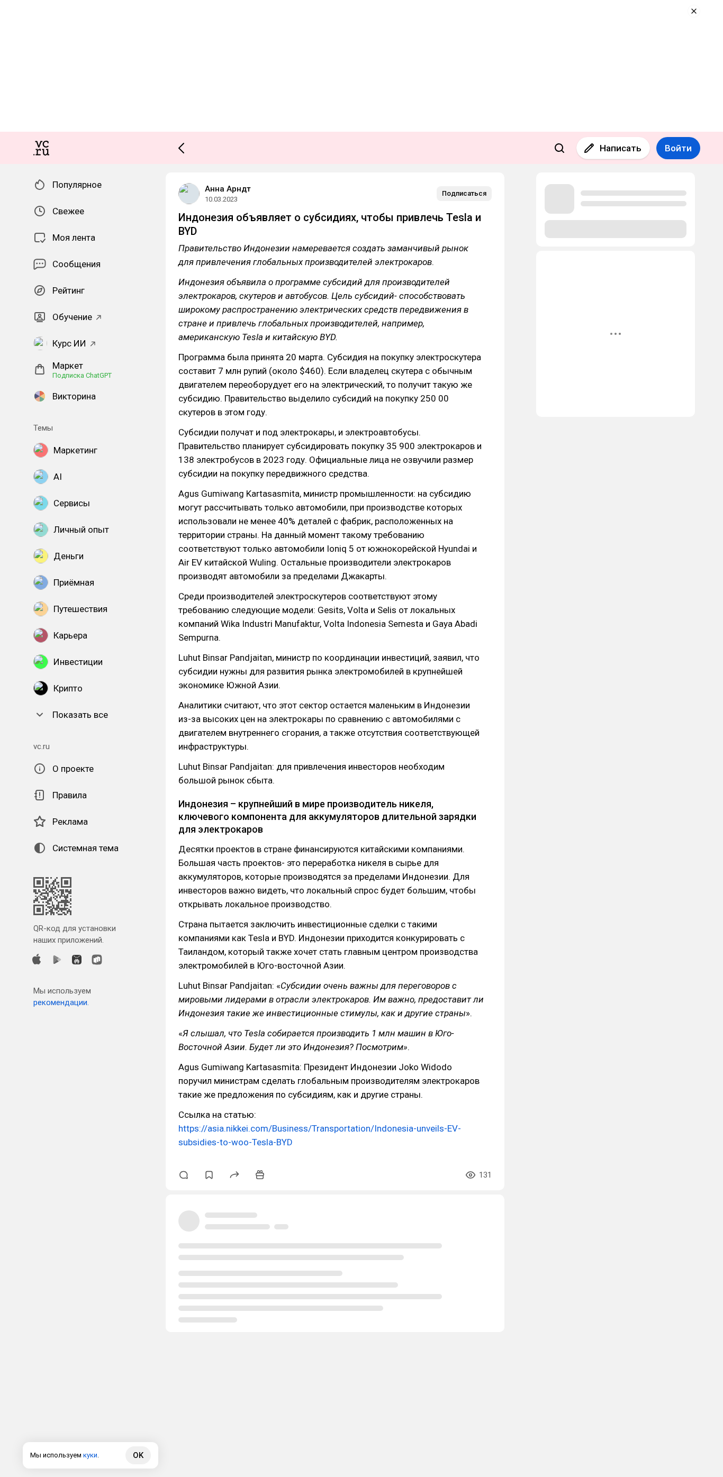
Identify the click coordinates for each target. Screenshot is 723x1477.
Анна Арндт (228, 189)
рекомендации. (61, 1002)
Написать (620, 148)
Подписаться (464, 193)
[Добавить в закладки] (209, 1175)
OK (138, 1455)
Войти (678, 148)
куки (90, 1455)
